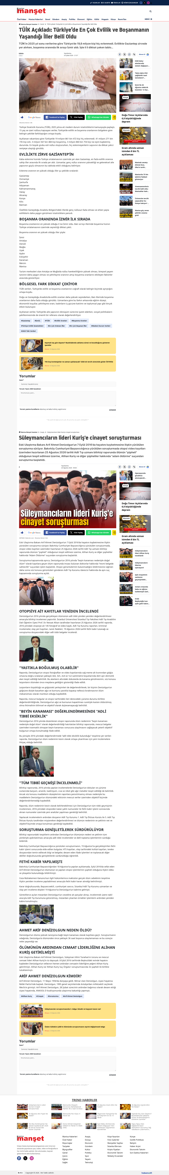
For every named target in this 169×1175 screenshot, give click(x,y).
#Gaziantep (25, 321)
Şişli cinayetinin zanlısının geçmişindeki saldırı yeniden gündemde (141, 577)
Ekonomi (81, 19)
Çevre (64, 1156)
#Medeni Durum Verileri (100, 326)
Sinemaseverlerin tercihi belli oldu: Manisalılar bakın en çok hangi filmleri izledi (142, 188)
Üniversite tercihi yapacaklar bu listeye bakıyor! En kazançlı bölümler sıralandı (142, 200)
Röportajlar (67, 1143)
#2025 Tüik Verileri (28, 331)
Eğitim (89, 19)
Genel (47, 19)
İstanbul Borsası (114, 1146)
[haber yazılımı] (147, 1173)
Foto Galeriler (113, 1140)
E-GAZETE (106, 3)
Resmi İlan (122, 19)
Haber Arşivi (135, 1146)
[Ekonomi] (135, 135)
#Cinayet (39, 996)
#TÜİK (47, 321)
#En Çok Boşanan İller (78, 326)
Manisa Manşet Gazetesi (29, 24)
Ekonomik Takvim (115, 1152)
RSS (21, 1173)
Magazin (105, 19)
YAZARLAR (96, 3)
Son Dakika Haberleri (139, 1152)
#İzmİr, (37, 321)
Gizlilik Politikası (137, 1140)
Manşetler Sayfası (115, 1143)
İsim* (21, 380)
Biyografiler (67, 1149)
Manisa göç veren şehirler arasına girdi (142, 212)
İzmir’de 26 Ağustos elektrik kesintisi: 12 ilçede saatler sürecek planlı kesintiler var (142, 87)
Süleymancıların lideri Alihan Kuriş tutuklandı (142, 553)
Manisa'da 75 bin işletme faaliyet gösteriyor (141, 176)
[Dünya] (135, 102)
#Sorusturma (53, 996)
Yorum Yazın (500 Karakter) (30, 389)
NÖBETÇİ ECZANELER (131, 3)
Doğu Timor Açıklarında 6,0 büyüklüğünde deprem (135, 118)
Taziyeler (66, 1146)
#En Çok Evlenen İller (56, 326)
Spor (87, 1156)
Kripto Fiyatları (113, 1149)
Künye (113, 19)
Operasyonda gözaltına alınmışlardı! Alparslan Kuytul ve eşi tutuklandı (141, 475)
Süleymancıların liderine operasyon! (141, 565)
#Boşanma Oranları (79, 321)
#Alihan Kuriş (26, 996)
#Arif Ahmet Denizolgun (72, 996)
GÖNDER (112, 410)
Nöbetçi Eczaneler (115, 1156)
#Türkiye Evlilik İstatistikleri (32, 326)
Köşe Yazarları (113, 1136)
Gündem (55, 19)
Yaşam (88, 1159)
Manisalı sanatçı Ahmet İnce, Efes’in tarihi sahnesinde (141, 164)
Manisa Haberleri (36, 19)
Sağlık (65, 1162)
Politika (72, 19)
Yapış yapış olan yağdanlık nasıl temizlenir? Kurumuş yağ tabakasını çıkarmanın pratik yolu (142, 75)
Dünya (88, 1140)
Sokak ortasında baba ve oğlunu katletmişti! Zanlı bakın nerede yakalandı (141, 589)
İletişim (133, 1143)
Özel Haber (21, 19)
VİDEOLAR (116, 3)
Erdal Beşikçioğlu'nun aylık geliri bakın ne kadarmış (141, 601)
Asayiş (64, 19)
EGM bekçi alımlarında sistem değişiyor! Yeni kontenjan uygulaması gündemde (142, 63)
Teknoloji (89, 1162)
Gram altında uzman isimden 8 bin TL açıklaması (133, 151)
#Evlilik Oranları (60, 321)
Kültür (96, 19)
